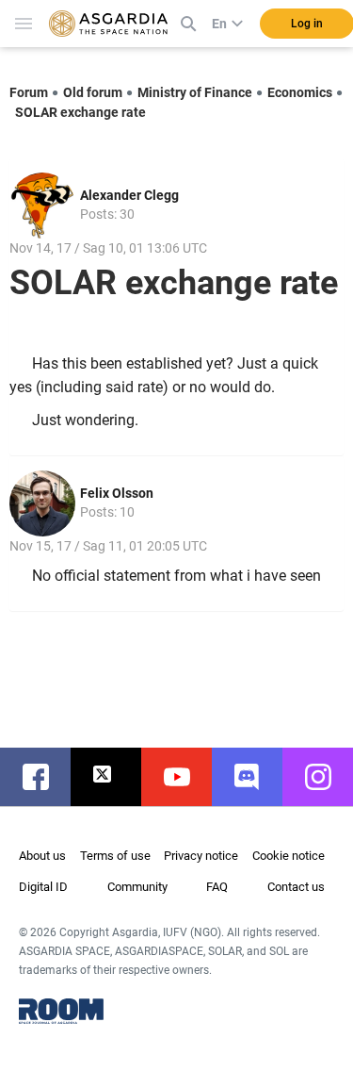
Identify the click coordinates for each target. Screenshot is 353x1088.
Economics (299, 92)
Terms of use (115, 856)
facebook (45, 777)
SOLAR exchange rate (80, 112)
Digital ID (43, 887)
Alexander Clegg (129, 195)
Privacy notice (201, 856)
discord (256, 777)
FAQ (217, 887)
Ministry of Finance (194, 92)
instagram (327, 777)
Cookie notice (288, 856)
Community (137, 887)
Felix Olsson (116, 493)
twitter (115, 777)
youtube (186, 777)
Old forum (92, 92)
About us (42, 856)
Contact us (296, 887)
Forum (28, 92)
